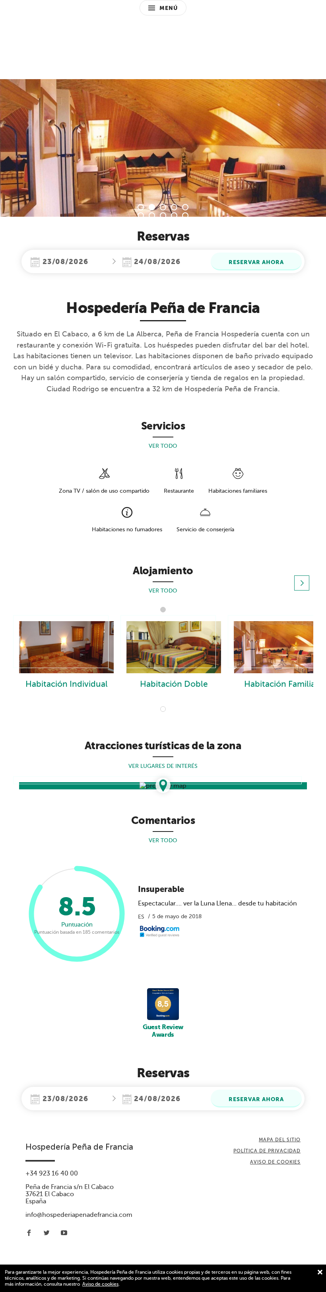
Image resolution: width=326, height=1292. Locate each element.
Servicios (163, 426)
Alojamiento (163, 571)
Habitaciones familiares (237, 491)
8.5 (76, 913)
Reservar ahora (256, 262)
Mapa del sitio (280, 1139)
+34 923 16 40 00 (51, 1173)
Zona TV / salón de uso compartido (104, 491)
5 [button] (185, 207)
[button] (301, 583)
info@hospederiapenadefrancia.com (78, 1214)
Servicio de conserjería (205, 529)
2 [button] (152, 207)
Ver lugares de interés (163, 766)
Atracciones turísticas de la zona (163, 746)
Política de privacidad (267, 1151)
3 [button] (163, 207)
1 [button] (141, 207)
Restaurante (179, 491)
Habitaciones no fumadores (127, 529)
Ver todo (163, 446)
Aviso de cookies (100, 1284)
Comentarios (163, 820)
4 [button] (174, 207)
